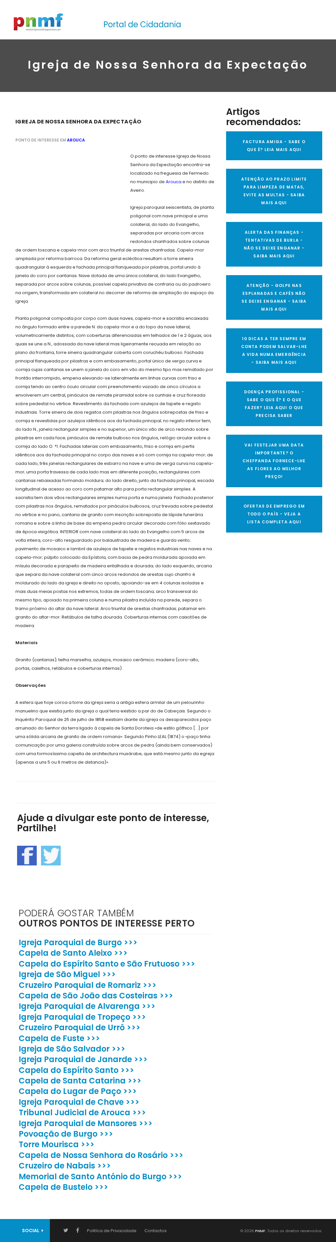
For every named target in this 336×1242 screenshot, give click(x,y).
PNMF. (260, 1230)
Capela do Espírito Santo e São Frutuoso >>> (107, 963)
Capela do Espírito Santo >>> (76, 1070)
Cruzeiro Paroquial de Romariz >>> (88, 985)
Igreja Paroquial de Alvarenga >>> (87, 1006)
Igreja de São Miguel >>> (67, 974)
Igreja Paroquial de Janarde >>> (83, 1059)
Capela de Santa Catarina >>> (80, 1080)
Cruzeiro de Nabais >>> (65, 1165)
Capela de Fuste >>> (59, 1038)
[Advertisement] (64, 193)
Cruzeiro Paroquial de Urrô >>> (79, 1027)
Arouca (76, 140)
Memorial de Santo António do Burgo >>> (100, 1176)
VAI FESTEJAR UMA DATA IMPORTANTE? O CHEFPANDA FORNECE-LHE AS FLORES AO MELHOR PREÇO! (273, 460)
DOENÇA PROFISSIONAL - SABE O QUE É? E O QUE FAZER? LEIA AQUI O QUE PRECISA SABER (274, 403)
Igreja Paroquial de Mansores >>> (86, 1123)
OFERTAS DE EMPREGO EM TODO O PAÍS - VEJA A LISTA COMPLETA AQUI (274, 514)
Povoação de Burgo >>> (66, 1133)
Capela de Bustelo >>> (63, 1187)
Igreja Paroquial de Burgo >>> (78, 942)
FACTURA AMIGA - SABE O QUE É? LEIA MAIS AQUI (274, 145)
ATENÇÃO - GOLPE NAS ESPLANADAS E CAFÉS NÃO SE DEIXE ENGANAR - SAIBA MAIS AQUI (274, 297)
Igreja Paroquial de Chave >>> (79, 1102)
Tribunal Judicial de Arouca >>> (82, 1112)
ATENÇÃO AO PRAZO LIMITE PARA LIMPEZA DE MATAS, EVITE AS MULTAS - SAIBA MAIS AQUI (274, 191)
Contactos (155, 1231)
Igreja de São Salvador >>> (72, 1048)
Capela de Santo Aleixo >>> (73, 953)
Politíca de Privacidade (111, 1231)
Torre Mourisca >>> (56, 1144)
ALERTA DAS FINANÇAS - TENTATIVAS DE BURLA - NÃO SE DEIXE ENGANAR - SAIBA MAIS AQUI (274, 244)
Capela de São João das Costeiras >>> (96, 995)
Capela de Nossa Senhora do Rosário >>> (101, 1155)
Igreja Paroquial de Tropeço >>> (82, 1017)
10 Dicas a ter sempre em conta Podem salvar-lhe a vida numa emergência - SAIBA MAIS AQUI (274, 350)
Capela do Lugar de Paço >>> (78, 1091)
